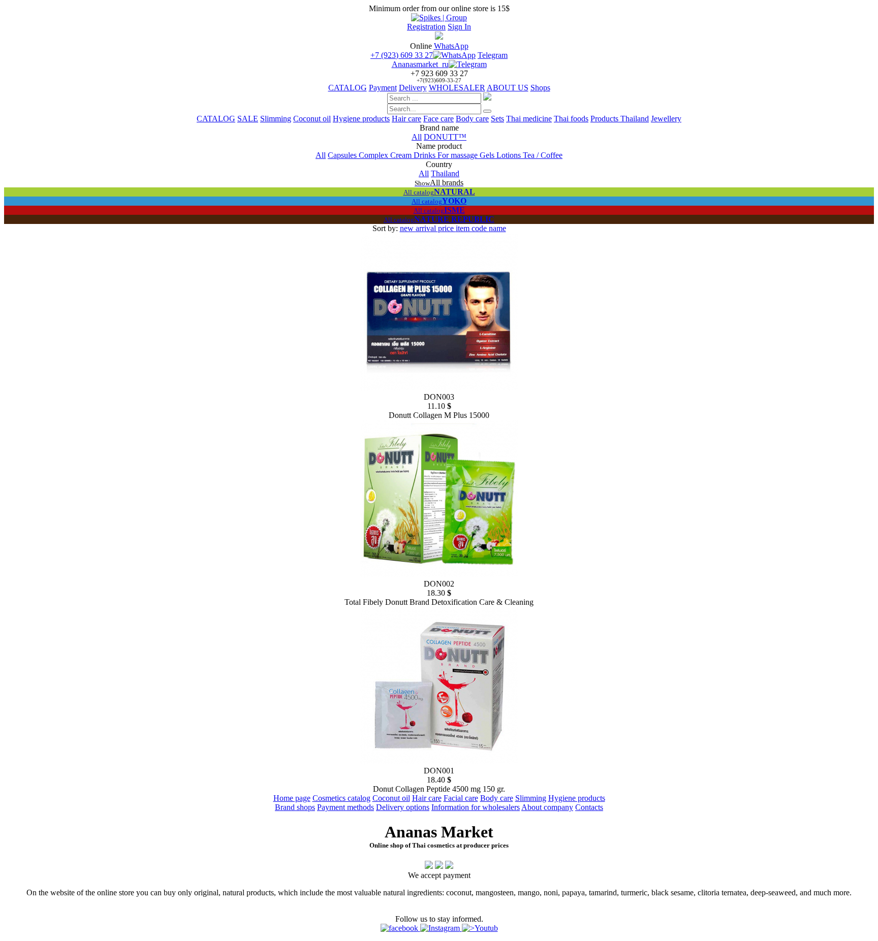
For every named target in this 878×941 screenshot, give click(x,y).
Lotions (509, 155)
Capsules (343, 155)
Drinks (425, 155)
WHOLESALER (457, 87)
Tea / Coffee (542, 155)
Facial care (461, 798)
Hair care (406, 118)
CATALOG (347, 87)
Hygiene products (361, 118)
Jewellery (666, 118)
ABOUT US (507, 87)
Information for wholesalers (475, 807)
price (447, 228)
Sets (497, 118)
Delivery (413, 87)
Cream (402, 155)
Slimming (275, 118)
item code (472, 228)
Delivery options (402, 807)
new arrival (419, 228)
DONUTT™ (445, 137)
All (417, 137)
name (497, 228)
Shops (540, 87)
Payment (383, 87)
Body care (472, 118)
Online (421, 46)
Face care (438, 118)
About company (547, 807)
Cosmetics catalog (341, 798)
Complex (374, 155)
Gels (488, 155)
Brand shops (295, 807)
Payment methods (345, 807)
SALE (247, 118)
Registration (426, 26)
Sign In (459, 26)
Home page (291, 798)
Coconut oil (312, 118)
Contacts (589, 807)
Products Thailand (619, 118)
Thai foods (571, 118)
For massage (458, 155)
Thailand (445, 173)
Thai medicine (529, 118)
